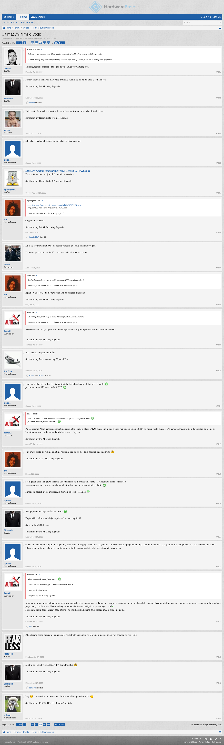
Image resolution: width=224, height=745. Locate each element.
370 (36, 43)
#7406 (218, 232)
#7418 (218, 657)
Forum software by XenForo (25, 742)
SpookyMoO (10, 189)
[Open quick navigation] (220, 28)
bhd (6, 219)
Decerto (7, 68)
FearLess (8, 654)
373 (48, 43)
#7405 (218, 193)
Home (211, 739)
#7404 (218, 163)
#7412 (218, 444)
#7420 (218, 718)
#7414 (218, 504)
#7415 (218, 537)
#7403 (218, 133)
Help (205, 739)
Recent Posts (27, 22)
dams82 (7, 331)
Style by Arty (217, 742)
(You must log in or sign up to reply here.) (206, 725)
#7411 (218, 406)
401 (56, 43)
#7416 (218, 567)
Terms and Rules (190, 742)
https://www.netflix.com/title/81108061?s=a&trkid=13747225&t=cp (57, 170)
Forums (23, 16)
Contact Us (196, 739)
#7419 (218, 683)
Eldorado (8, 98)
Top (215, 739)
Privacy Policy (204, 742)
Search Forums (10, 22)
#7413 (218, 474)
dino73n (8, 371)
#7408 (218, 305)
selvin (7, 130)
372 (44, 43)
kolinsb (32, 103)
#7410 (218, 371)
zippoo (7, 160)
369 (32, 43)
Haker (31, 375)
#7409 (218, 345)
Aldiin (7, 264)
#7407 (218, 268)
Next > (61, 43)
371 (40, 43)
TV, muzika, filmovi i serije (23, 38)
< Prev (19, 43)
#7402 (218, 98)
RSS (220, 739)
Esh (44, 38)
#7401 (218, 72)
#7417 (218, 622)
